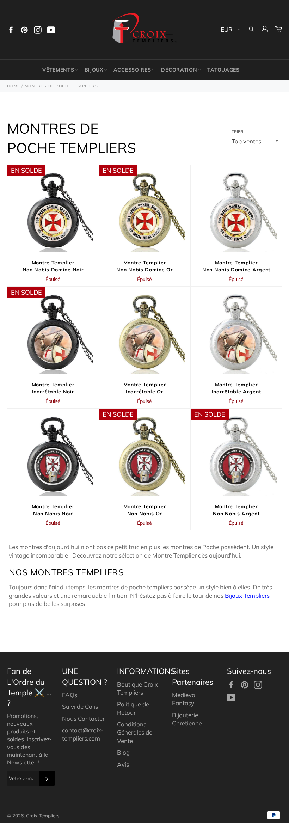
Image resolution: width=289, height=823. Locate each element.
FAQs (69, 695)
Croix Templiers (43, 815)
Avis (123, 764)
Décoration (179, 70)
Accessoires (132, 70)
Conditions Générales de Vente (134, 732)
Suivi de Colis (80, 706)
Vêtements (58, 70)
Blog (123, 752)
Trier (237, 131)
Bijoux (94, 70)
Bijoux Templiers (247, 595)
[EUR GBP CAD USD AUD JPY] (229, 30)
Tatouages (223, 70)
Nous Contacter (83, 718)
